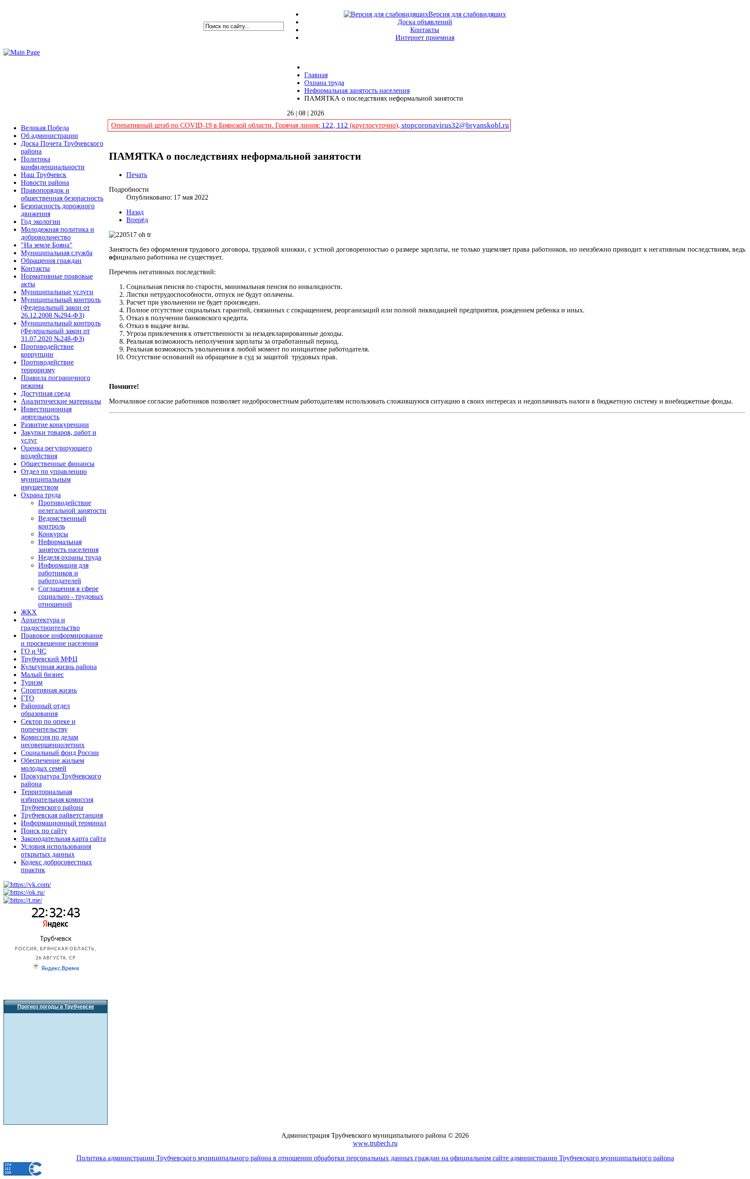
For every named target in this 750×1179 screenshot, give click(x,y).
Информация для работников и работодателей (63, 573)
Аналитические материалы (61, 401)
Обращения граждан (51, 260)
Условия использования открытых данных (56, 850)
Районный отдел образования (45, 709)
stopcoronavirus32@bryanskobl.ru (455, 125)
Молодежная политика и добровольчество (57, 233)
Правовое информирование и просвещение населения (62, 639)
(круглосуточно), (374, 125)
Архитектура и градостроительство (50, 623)
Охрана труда (41, 495)
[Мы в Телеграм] (22, 900)
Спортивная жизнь (49, 690)
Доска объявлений (425, 22)
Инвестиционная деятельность (46, 412)
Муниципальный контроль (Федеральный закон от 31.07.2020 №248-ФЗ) (61, 330)
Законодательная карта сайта (63, 838)
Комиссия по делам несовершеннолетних (53, 741)
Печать (136, 174)
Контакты (424, 29)
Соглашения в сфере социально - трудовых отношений (70, 596)
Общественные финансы (58, 463)
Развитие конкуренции (55, 424)
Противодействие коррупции (47, 350)
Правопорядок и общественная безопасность (62, 194)
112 (342, 125)
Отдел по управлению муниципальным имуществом (54, 479)
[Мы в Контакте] (27, 884)
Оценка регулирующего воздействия (56, 452)
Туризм (32, 682)
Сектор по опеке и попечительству (48, 725)
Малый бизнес (42, 674)
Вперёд (137, 219)
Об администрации (49, 135)
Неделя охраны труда (69, 557)
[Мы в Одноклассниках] (24, 892)
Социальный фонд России (60, 752)
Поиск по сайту (44, 830)
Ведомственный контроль (62, 522)
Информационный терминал (63, 823)
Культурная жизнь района (59, 666)
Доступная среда (45, 393)
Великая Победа (45, 127)
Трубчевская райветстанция (62, 815)
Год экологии (40, 221)
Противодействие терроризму (47, 366)
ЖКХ (29, 612)
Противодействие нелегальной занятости (72, 506)
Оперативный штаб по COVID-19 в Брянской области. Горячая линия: (216, 125)
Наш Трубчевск (43, 174)
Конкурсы (53, 534)
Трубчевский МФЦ (49, 659)
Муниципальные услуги (57, 292)
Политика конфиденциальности (53, 163)
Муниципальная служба (56, 252)
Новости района (45, 182)
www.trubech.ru (375, 1143)
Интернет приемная (424, 37)
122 (327, 125)
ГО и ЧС (33, 651)
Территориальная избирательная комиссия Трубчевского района (57, 799)
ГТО (27, 698)
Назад (135, 212)
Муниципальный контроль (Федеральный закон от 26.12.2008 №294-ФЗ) (61, 307)
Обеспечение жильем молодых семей (52, 764)
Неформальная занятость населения (68, 545)
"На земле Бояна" (46, 245)
